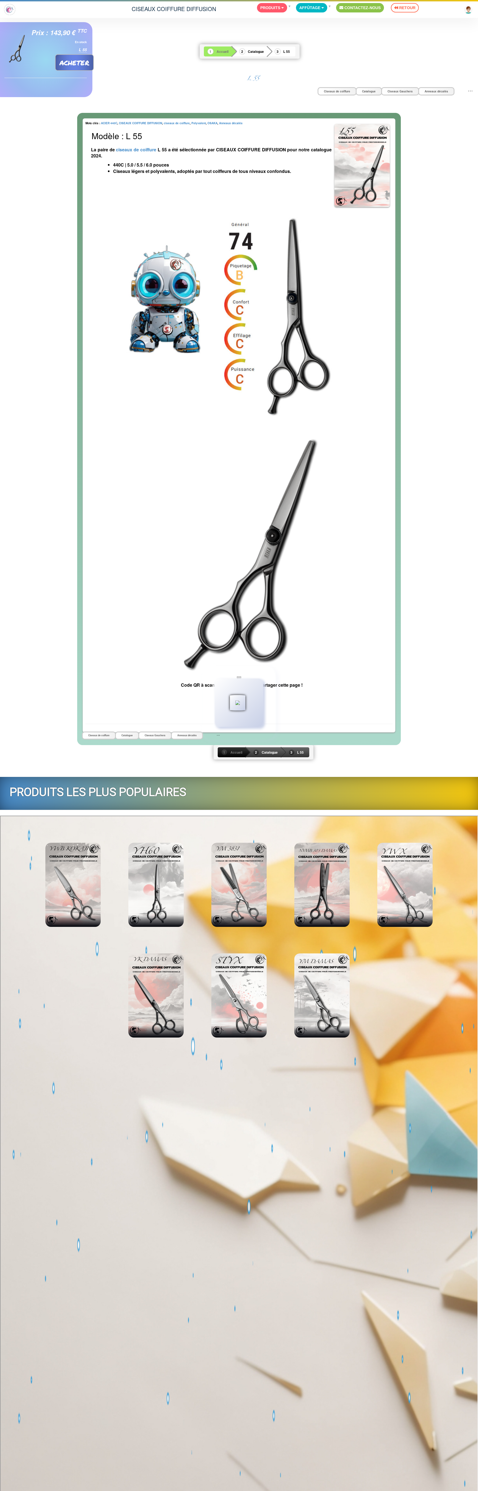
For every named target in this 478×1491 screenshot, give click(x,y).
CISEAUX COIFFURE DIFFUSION (174, 9)
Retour (406, 8)
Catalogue (256, 51)
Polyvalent (198, 123)
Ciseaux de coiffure (337, 91)
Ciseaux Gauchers (400, 91)
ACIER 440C (109, 123)
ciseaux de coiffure (177, 123)
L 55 (286, 51)
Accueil (222, 51)
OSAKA (212, 123)
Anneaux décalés (436, 91)
